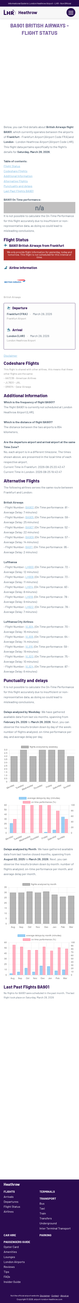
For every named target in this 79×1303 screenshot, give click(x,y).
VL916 (29, 646)
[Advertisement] (39, 81)
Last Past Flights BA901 (19, 191)
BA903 (29, 507)
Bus (42, 1203)
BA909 (29, 537)
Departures (11, 1201)
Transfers (46, 1218)
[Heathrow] (9, 12)
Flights (9, 1191)
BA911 (29, 547)
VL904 (29, 626)
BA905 (29, 517)
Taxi (42, 1208)
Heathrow (27, 12)
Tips (6, 1271)
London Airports (14, 1261)
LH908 (29, 577)
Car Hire (10, 1235)
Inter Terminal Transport (55, 1228)
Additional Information (18, 176)
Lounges (9, 1257)
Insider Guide (12, 1281)
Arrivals (9, 1196)
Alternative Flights (16, 181)
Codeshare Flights (15, 171)
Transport (48, 1198)
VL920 (29, 656)
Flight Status (12, 166)
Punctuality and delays (18, 186)
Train (43, 1213)
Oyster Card (11, 1246)
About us (64, 1295)
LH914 (29, 587)
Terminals (47, 1191)
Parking (45, 1235)
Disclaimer (45, 1295)
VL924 (29, 666)
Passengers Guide (17, 1242)
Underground (48, 1223)
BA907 (29, 527)
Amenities (10, 1251)
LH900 (29, 567)
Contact (55, 1295)
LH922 (29, 607)
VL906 (29, 636)
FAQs (7, 1276)
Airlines (9, 1211)
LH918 (29, 596)
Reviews (9, 1266)
